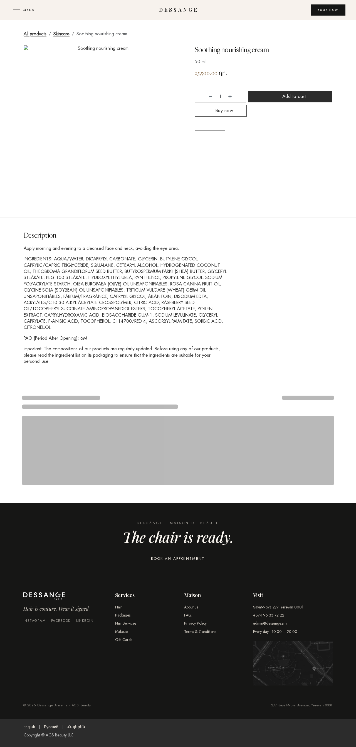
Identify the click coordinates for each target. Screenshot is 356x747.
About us (191, 607)
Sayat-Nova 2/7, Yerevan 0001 (278, 607)
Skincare (61, 34)
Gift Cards (123, 639)
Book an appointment (178, 558)
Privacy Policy (195, 623)
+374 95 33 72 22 (268, 615)
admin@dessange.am (270, 623)
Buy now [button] (223, 111)
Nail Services (125, 623)
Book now (328, 10)
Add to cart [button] (293, 96)
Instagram (34, 620)
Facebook (61, 620)
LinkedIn (85, 620)
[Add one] (236, 96)
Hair (118, 607)
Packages (122, 615)
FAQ (188, 615)
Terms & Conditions (200, 631)
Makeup (121, 631)
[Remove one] (205, 96)
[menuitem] (29, 727)
